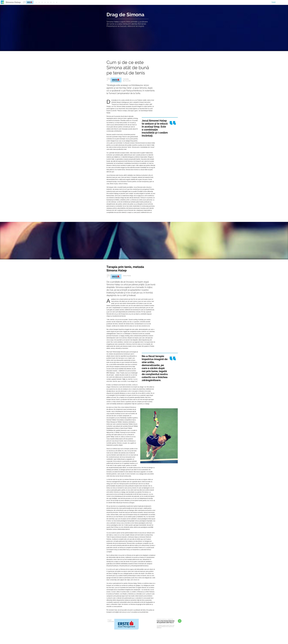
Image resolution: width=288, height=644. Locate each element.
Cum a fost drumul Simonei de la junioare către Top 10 (165, 621)
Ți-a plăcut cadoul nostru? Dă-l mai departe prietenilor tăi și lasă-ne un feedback (165, 626)
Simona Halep (13, 2)
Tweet (273, 2)
